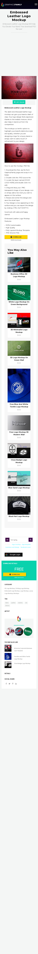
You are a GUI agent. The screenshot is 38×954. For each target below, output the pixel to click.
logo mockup (16, 544)
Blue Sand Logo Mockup (19, 488)
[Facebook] (6, 684)
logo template (26, 544)
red (26, 602)
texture (7, 605)
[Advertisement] (19, 52)
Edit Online (20, 102)
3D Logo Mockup (10, 588)
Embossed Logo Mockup (12, 591)
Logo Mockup (24, 591)
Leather (13, 602)
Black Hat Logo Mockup (19, 516)
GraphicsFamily (19, 625)
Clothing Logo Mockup (22, 588)
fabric (7, 602)
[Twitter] (9, 684)
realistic (20, 602)
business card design (12, 547)
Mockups (16, 593)
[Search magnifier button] (31, 540)
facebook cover (26, 547)
